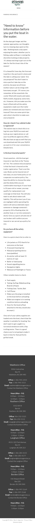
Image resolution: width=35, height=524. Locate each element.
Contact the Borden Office (17, 498)
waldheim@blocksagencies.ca (20, 385)
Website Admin (17, 522)
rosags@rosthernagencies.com (20, 422)
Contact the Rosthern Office (17, 425)
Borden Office (17, 474)
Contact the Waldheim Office (17, 388)
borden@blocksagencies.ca (20, 495)
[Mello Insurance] (17, 3)
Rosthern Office (17, 401)
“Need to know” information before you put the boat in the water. (16, 31)
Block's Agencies (18, 520)
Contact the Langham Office (17, 461)
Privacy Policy (28, 520)
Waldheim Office (17, 365)
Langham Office (17, 438)
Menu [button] (19, 8)
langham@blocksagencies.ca (20, 458)
